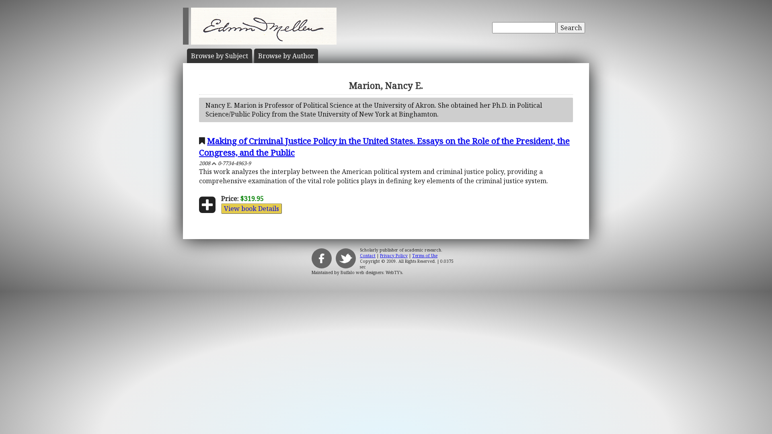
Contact (368, 255)
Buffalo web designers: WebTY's (371, 272)
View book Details (251, 208)
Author (286, 56)
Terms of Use (424, 255)
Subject (219, 56)
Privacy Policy (394, 255)
